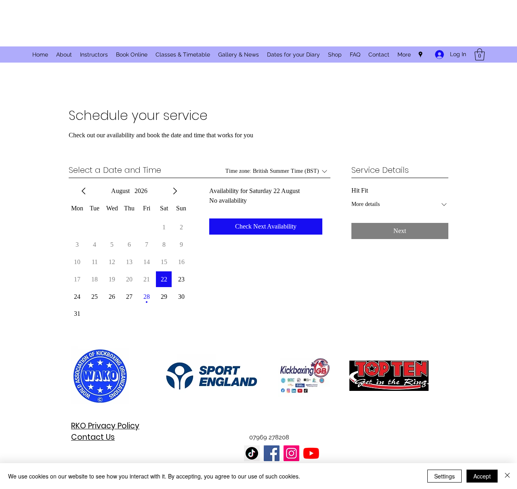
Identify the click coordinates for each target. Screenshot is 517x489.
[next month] (175, 191)
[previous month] (83, 191)
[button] (480, 54)
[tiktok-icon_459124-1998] (252, 453)
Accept (482, 476)
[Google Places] (420, 54)
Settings (444, 476)
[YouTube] (311, 453)
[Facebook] (272, 453)
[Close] (507, 476)
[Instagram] (291, 453)
